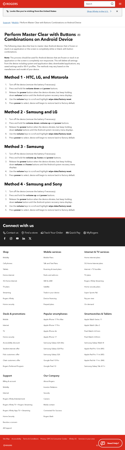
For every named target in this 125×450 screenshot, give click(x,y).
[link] (99, 11)
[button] (112, 4)
